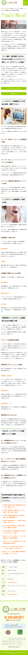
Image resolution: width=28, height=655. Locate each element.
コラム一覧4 (6, 8)
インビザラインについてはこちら (13, 88)
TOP (2, 8)
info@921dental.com (12, 582)
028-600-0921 (10, 579)
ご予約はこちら (13, 93)
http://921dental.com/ (12, 594)
